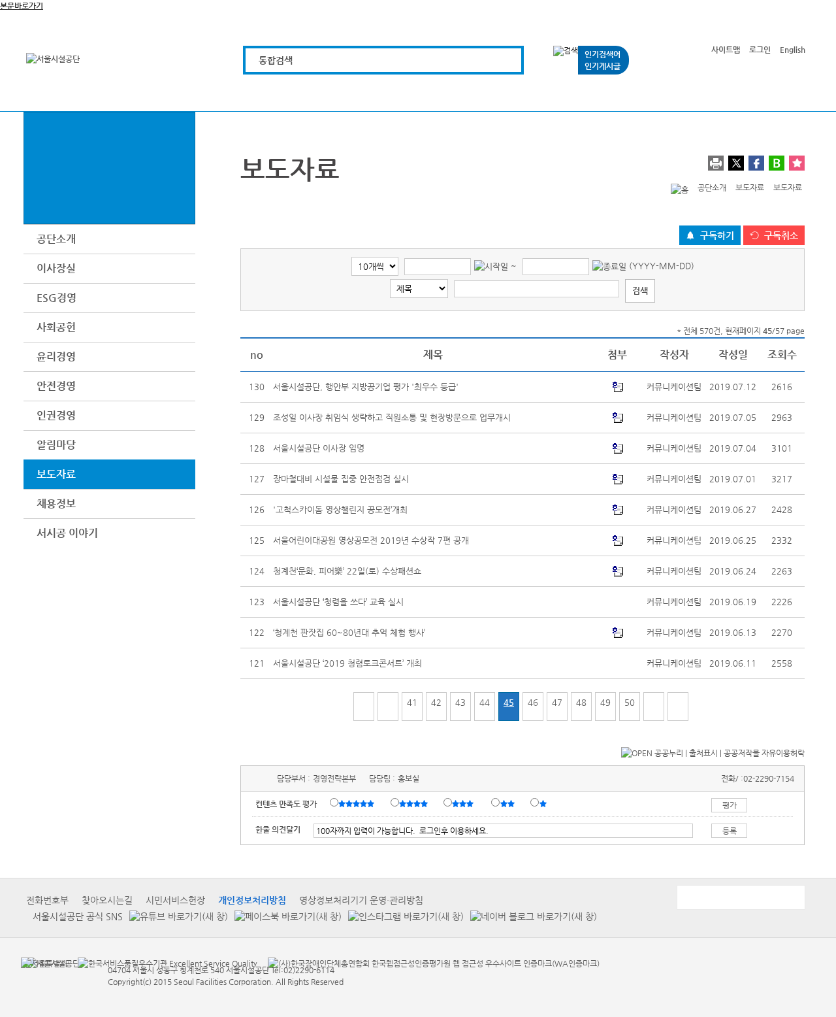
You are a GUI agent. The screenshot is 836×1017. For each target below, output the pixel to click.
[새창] (44, 962)
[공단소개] (708, 93)
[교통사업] (561, 93)
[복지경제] (265, 93)
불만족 (508, 803)
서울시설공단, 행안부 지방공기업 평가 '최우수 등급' (365, 387)
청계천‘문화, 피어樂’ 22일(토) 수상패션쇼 (347, 571)
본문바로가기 (21, 5)
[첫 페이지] (363, 706)
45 (509, 702)
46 (533, 702)
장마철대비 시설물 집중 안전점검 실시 (341, 479)
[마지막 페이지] (677, 706)
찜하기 (797, 163)
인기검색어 (602, 54)
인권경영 (56, 415)
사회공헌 (56, 327)
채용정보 (56, 503)
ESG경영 (56, 298)
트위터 (736, 163)
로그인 (760, 49)
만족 (414, 803)
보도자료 (56, 474)
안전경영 (56, 386)
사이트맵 (725, 49)
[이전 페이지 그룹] (388, 706)
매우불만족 (544, 803)
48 (581, 702)
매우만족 (358, 803)
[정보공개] (782, 93)
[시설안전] (487, 93)
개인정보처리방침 (252, 900)
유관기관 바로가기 (740, 897)
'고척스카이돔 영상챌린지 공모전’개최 (340, 509)
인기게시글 (602, 66)
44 (484, 702)
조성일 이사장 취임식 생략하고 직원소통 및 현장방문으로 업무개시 (392, 417)
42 (436, 702)
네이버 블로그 (776, 163)
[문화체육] (339, 93)
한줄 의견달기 (277, 829)
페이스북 (756, 163)
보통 (465, 803)
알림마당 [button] (56, 445)
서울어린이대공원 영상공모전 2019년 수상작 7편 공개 (371, 540)
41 (412, 702)
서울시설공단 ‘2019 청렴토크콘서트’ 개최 (347, 663)
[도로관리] (413, 93)
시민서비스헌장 (175, 900)
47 (557, 702)
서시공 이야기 (67, 533)
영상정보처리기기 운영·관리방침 (361, 900)
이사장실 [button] (56, 268)
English (792, 49)
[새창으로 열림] (175, 916)
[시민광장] (634, 93)
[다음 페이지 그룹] (653, 706)
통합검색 (276, 60)
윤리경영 (56, 356)
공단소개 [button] (56, 239)
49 (605, 702)
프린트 (716, 163)
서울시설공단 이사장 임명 (318, 448)
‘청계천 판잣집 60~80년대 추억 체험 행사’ (349, 632)
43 (460, 702)
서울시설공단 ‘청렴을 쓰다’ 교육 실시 (338, 602)
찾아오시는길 (107, 900)
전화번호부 (47, 900)
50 (629, 702)
